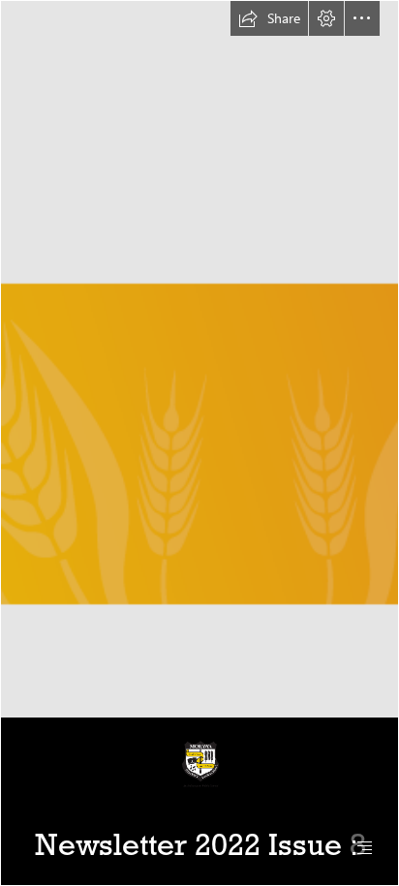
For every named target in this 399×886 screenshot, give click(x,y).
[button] (269, 18)
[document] (199, 443)
